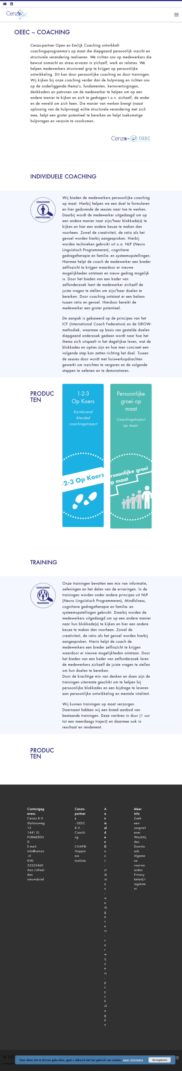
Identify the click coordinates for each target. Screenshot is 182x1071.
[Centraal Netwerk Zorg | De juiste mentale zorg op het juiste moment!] (15, 14)
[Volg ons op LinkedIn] (11, 4)
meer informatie (133, 1060)
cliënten (105, 879)
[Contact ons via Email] (4, 4)
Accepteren (159, 1060)
